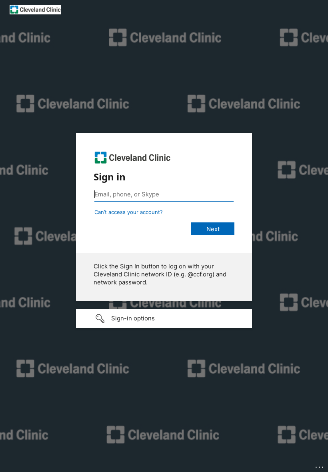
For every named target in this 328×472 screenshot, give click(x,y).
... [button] (320, 465)
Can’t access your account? (128, 212)
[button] (164, 318)
